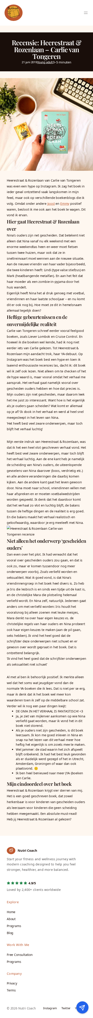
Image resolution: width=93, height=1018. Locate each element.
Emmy (64, 203)
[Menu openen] (85, 13)
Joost (51, 203)
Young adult (45, 62)
